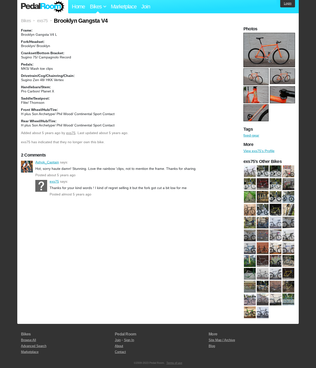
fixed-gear (251, 135)
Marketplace (124, 6)
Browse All (28, 340)
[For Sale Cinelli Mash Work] (262, 274)
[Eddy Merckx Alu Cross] (288, 261)
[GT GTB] (249, 210)
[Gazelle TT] (288, 197)
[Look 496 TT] (262, 210)
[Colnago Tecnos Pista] (275, 184)
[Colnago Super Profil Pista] (262, 184)
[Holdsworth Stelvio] (275, 274)
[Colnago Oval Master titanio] (288, 248)
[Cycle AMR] (262, 261)
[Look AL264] (288, 274)
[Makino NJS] (275, 287)
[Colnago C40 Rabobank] (275, 248)
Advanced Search (33, 346)
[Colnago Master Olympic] (249, 184)
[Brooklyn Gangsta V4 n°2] (249, 171)
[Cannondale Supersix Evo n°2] (262, 171)
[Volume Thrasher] (262, 312)
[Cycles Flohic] (275, 261)
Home (78, 6)
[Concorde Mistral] (249, 261)
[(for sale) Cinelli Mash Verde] (249, 274)
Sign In (129, 340)
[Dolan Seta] (288, 184)
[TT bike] (288, 299)
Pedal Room (42, 7)
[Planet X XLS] (288, 210)
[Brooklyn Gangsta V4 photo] (269, 35)
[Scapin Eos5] (275, 223)
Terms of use (174, 362)
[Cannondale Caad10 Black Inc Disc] (275, 235)
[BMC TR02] (249, 235)
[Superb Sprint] (275, 299)
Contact (120, 352)
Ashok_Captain (27, 167)
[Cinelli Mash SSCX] (262, 248)
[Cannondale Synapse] (275, 171)
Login (288, 3)
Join (145, 6)
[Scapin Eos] (262, 223)
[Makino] (262, 287)
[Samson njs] (262, 299)
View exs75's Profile (259, 151)
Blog (212, 346)
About (119, 346)
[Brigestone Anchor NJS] (262, 235)
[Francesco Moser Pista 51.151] (262, 197)
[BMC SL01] (288, 223)
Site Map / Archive (222, 340)
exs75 (71, 133)
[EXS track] (249, 197)
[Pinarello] (288, 287)
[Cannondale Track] (249, 248)
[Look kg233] (275, 210)
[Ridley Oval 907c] (249, 299)
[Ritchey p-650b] (249, 223)
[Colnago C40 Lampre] (288, 171)
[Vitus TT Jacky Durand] (249, 312)
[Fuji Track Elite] (275, 197)
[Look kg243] (249, 287)
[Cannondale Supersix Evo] (288, 235)
